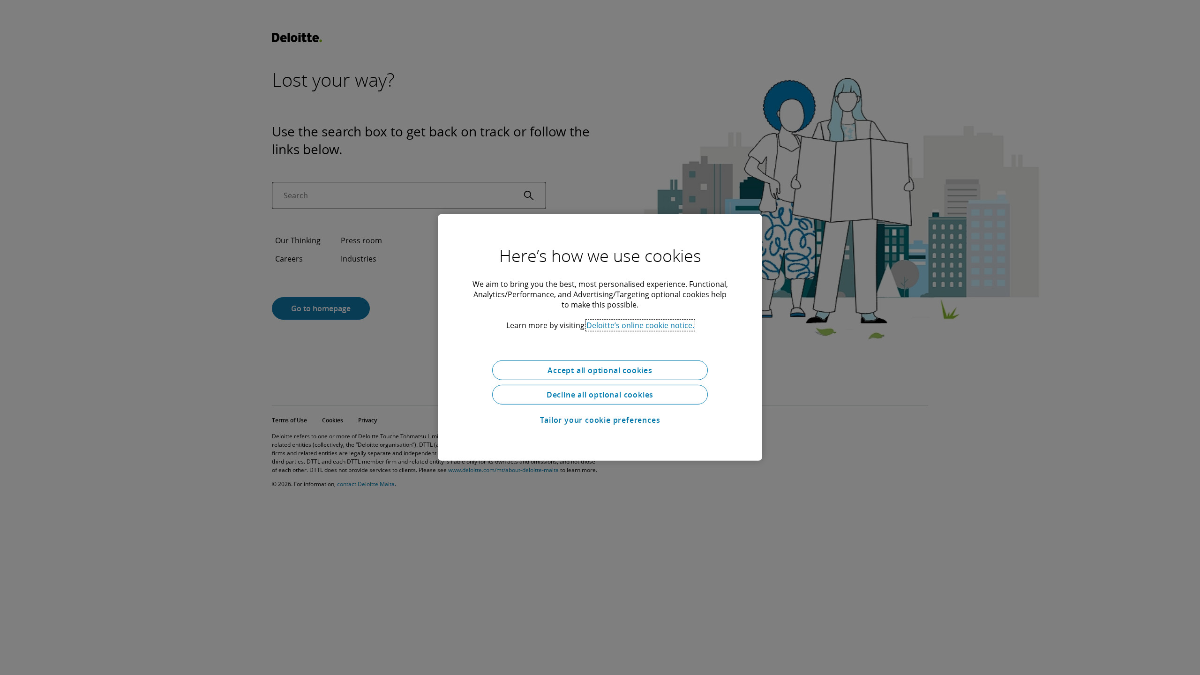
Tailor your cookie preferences (600, 420)
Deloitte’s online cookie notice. (640, 325)
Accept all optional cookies (600, 370)
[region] (600, 337)
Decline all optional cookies (600, 395)
